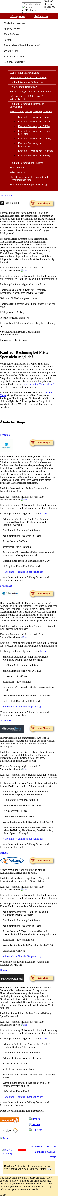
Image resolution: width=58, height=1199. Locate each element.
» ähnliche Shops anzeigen (29, 571)
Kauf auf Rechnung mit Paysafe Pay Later (34, 132)
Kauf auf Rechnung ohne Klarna (26, 162)
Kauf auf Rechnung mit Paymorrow (30, 145)
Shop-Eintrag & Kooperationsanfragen (29, 184)
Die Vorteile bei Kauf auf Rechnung (28, 77)
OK (49, 1169)
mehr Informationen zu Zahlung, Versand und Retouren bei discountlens (24, 846)
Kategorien (17, 16)
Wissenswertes (17, 172)
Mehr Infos (40, 1168)
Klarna (43, 513)
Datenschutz (50, 1146)
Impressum (36, 1146)
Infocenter (41, 16)
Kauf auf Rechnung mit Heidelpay (35, 151)
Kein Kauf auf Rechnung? (23, 86)
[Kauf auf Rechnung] (10, 1152)
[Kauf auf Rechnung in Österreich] (20, 1152)
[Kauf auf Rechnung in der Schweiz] (24, 1152)
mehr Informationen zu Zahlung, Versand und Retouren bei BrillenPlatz (24, 713)
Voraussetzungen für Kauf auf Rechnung (30, 91)
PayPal (43, 651)
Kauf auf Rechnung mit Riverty (34, 155)
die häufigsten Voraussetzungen (40, 384)
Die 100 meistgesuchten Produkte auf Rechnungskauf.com (29, 178)
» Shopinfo (8, 571)
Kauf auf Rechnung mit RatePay (34, 138)
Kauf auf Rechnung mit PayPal (34, 121)
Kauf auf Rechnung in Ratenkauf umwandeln (27, 105)
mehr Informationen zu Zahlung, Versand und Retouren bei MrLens (24, 963)
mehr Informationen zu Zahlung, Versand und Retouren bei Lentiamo (24, 579)
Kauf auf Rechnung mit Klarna (34, 117)
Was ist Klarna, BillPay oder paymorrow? (31, 111)
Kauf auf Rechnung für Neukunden (28, 82)
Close (3, 1194)
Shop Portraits (17, 167)
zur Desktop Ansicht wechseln (45, 1154)
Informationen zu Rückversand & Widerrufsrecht (27, 97)
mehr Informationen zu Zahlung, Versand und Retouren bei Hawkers (24, 1104)
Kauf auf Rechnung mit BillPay (34, 126)
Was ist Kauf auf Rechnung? (24, 72)
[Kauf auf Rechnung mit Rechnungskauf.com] (10, 6)
